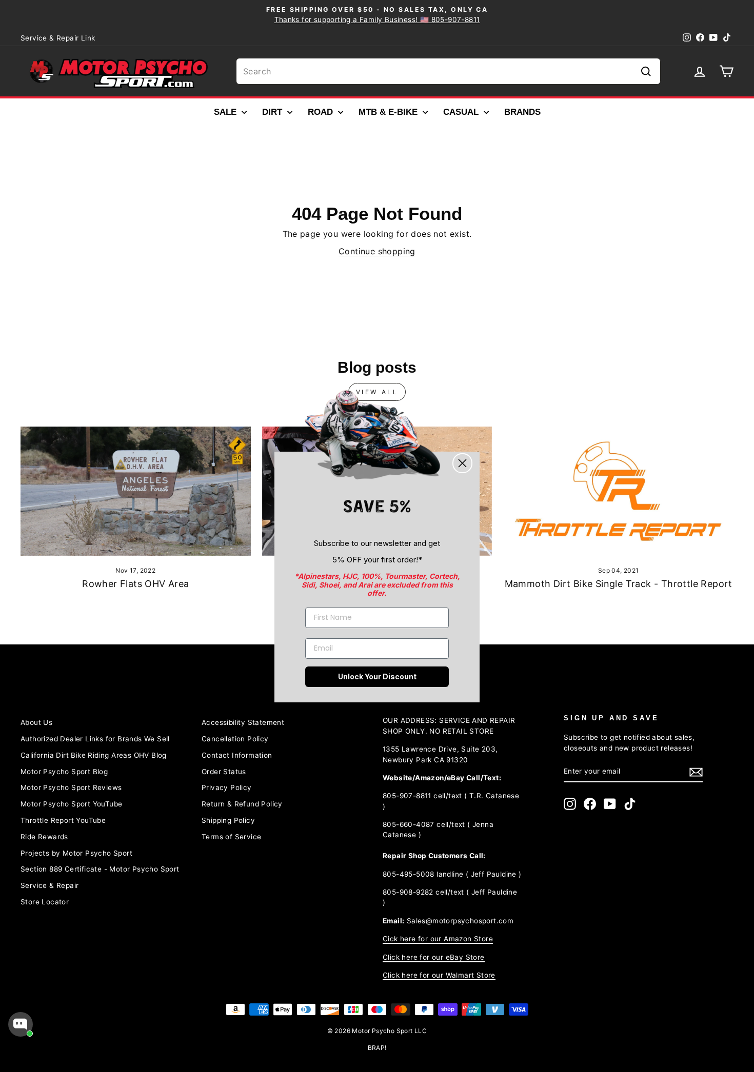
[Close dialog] (462, 463)
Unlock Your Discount (377, 676)
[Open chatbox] (20, 1024)
